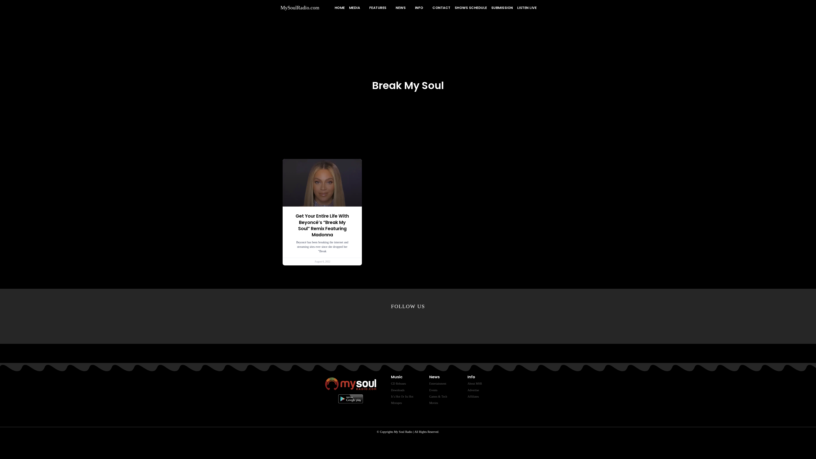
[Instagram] (428, 321)
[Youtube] (388, 321)
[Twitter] (368, 321)
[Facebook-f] (348, 321)
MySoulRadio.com (299, 7)
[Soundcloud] (408, 321)
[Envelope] (448, 321)
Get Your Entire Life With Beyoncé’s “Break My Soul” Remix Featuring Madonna (322, 225)
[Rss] (468, 321)
